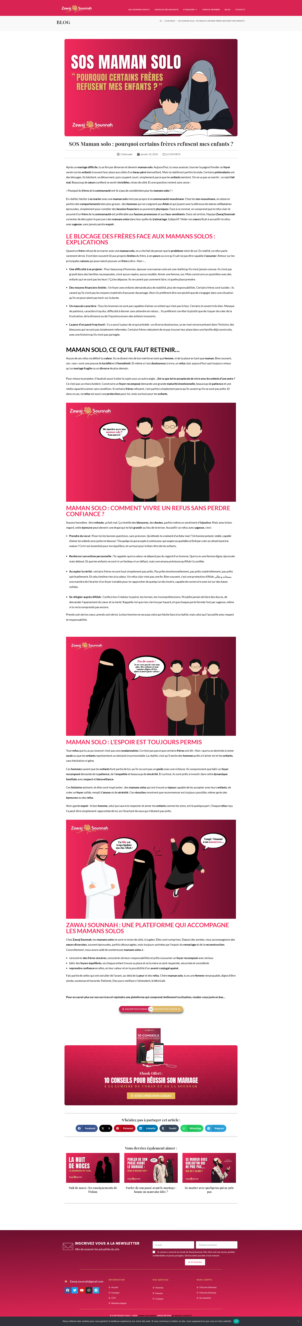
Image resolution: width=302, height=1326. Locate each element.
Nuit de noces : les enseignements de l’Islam (93, 1190)
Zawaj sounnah (147, 1315)
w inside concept (182, 1315)
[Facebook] (67, 1290)
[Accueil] (161, 21)
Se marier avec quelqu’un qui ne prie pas (209, 1190)
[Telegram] (96, 1290)
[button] (87, 1128)
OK (236, 1321)
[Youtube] (82, 1290)
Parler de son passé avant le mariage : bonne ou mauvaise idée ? (151, 1190)
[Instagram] (89, 1290)
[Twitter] (75, 1290)
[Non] (298, 1321)
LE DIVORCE (173, 154)
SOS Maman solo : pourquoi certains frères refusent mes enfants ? (211, 21)
